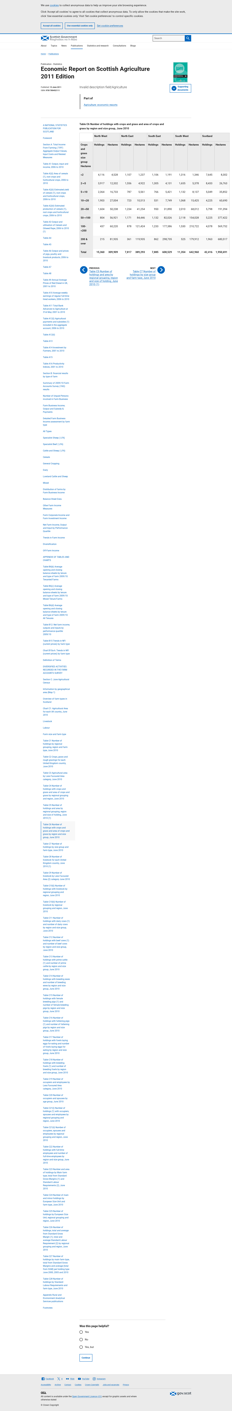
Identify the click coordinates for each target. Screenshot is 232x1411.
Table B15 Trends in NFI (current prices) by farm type (56, 642)
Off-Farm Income (51, 550)
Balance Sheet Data (52, 499)
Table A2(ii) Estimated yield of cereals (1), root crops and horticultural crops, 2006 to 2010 (56, 194)
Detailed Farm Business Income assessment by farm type (56, 421)
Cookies (78, 1385)
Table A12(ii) (49, 334)
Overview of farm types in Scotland (55, 700)
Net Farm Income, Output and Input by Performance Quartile (55, 528)
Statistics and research (98, 45)
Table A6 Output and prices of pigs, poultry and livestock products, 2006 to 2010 (56, 256)
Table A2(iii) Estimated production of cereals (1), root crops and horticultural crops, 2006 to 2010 (56, 210)
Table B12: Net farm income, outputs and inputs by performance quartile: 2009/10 (56, 629)
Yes (87, 1332)
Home (43, 54)
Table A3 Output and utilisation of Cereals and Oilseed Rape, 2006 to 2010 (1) (56, 227)
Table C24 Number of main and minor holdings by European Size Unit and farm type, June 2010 (55, 1200)
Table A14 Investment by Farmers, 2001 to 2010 (54, 349)
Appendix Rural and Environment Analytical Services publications (54, 1298)
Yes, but (89, 1347)
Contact (67, 1385)
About (43, 45)
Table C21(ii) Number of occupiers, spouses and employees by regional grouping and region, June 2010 (55, 1134)
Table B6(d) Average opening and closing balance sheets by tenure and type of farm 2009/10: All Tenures (55, 612)
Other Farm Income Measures (52, 507)
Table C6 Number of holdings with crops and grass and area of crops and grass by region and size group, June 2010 (56, 831)
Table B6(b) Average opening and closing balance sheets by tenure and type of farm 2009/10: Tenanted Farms (55, 573)
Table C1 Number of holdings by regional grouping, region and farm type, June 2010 (55, 745)
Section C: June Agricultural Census (56, 681)
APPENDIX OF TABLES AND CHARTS (56, 558)
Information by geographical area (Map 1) (56, 691)
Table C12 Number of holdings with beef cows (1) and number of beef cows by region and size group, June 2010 (56, 943)
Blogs (133, 45)
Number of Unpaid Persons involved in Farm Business (55, 397)
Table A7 (47, 267)
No (86, 1339)
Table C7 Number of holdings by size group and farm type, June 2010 (55, 847)
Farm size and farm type (54, 734)
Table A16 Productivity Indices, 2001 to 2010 (53, 365)
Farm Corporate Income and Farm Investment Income (56, 517)
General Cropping (51, 463)
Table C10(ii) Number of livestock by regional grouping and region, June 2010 (55, 907)
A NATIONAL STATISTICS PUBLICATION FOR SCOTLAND (55, 128)
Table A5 (47, 244)
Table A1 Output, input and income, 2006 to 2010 (55, 165)
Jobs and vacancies (111, 1385)
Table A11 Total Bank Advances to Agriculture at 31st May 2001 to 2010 (55, 308)
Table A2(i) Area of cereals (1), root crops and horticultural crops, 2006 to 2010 (55, 178)
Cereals (46, 457)
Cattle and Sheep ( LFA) (54, 450)
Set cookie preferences (110, 25)
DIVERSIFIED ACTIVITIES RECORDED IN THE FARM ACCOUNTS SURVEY (55, 669)
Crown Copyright (92, 1385)
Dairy (45, 470)
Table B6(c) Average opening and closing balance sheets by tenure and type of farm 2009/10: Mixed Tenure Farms (55, 592)
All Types (47, 431)
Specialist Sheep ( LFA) (54, 437)
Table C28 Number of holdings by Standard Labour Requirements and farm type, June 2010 (55, 1284)
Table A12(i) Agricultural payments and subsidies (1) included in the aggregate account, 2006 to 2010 (56, 323)
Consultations (119, 45)
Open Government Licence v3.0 (87, 1396)
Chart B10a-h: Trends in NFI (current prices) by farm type (56, 652)
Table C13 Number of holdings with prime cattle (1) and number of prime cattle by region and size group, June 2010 (55, 963)
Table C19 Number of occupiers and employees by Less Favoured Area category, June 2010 (56, 1084)
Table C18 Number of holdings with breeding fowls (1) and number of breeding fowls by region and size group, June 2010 (55, 1066)
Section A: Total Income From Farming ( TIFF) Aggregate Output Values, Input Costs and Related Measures (55, 151)
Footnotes (47, 1308)
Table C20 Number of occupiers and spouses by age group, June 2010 (55, 1098)
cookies (54, 5)
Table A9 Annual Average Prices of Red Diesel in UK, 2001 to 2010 (55, 283)
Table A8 (47, 273)
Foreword (47, 138)
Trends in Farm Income (54, 537)
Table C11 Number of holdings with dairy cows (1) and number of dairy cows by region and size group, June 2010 (56, 924)
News (64, 45)
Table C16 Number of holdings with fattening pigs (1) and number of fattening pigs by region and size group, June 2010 (56, 1024)
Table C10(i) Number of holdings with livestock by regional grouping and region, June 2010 (55, 890)
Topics (54, 45)
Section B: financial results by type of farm (55, 375)
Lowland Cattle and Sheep (55, 476)
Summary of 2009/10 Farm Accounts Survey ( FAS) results (56, 386)
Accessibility (46, 1385)
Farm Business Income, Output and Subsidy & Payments (54, 408)
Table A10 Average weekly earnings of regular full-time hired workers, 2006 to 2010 (56, 295)
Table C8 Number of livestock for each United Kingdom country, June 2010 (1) (54, 861)
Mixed (46, 483)
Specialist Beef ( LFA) (53, 444)
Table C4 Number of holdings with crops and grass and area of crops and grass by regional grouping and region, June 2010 (56, 792)
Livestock (47, 721)
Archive (58, 1385)
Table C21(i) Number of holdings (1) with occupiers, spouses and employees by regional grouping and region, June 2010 (56, 1114)
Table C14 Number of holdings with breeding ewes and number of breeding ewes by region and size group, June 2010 (56, 982)
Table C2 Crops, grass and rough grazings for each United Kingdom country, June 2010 (55, 762)
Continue (86, 1357)
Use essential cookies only (80, 25)
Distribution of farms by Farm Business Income (54, 491)
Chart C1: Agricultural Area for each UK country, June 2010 (55, 711)
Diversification (50, 544)
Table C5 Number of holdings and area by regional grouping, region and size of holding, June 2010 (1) (55, 811)
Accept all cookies (52, 25)
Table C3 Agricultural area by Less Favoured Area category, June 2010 (55, 776)
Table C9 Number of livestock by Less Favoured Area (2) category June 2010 (56, 876)
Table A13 (47, 341)
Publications (77, 45)
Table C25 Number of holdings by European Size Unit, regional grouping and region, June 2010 (55, 1216)
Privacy (126, 1385)
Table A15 (47, 357)
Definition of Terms (52, 660)
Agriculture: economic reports (100, 104)
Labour (46, 728)
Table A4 (47, 238)
